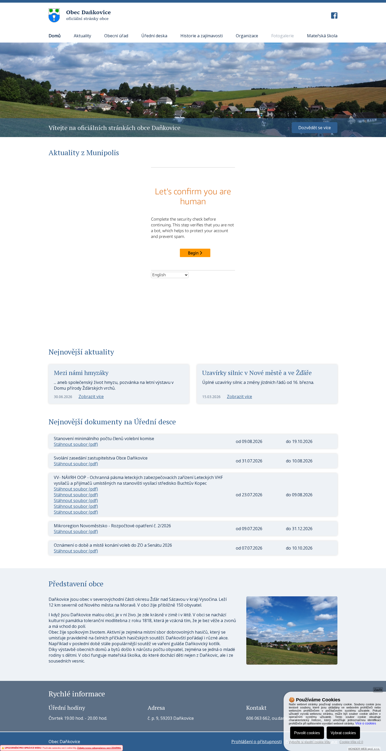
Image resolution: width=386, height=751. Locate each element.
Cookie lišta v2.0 (351, 742)
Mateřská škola (322, 36)
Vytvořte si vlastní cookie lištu (309, 742)
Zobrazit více (91, 396)
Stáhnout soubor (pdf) (76, 444)
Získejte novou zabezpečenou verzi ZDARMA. (99, 748)
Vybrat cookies (343, 733)
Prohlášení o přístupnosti (256, 741)
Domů (55, 36)
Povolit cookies (307, 733)
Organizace (247, 36)
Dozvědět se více (314, 128)
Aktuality (82, 36)
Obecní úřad (116, 36)
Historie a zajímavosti (201, 36)
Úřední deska (154, 36)
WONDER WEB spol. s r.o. (364, 748)
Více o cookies (365, 723)
